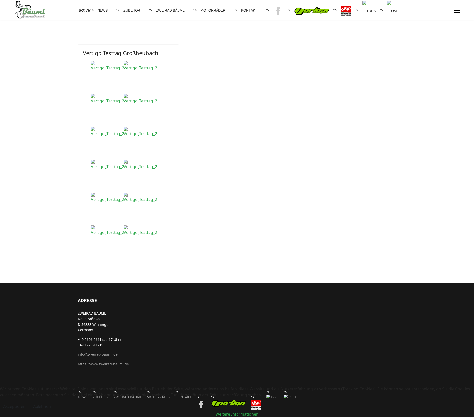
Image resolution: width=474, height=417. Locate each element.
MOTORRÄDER (212, 10)
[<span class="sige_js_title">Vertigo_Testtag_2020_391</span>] (140, 165)
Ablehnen (42, 406)
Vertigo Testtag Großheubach (120, 53)
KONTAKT (249, 10)
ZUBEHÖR (131, 10)
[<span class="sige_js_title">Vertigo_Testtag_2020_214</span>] (107, 99)
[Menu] (457, 11)
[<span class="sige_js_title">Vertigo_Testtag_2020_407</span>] (107, 197)
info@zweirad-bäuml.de (98, 354)
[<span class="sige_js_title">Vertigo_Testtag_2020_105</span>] (140, 66)
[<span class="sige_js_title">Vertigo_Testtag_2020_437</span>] (140, 197)
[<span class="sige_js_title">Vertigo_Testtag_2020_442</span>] (107, 230)
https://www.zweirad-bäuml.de (103, 364)
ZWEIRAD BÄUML (170, 10)
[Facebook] (447, 10)
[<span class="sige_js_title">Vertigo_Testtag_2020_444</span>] (140, 230)
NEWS (103, 10)
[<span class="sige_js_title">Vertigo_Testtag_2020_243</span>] (107, 132)
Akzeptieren (14, 406)
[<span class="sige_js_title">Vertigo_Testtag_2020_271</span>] (107, 165)
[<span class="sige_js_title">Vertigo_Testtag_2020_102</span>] (107, 66)
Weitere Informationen (237, 414)
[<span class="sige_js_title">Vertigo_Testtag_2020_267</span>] (140, 132)
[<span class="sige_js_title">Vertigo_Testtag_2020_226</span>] (140, 99)
